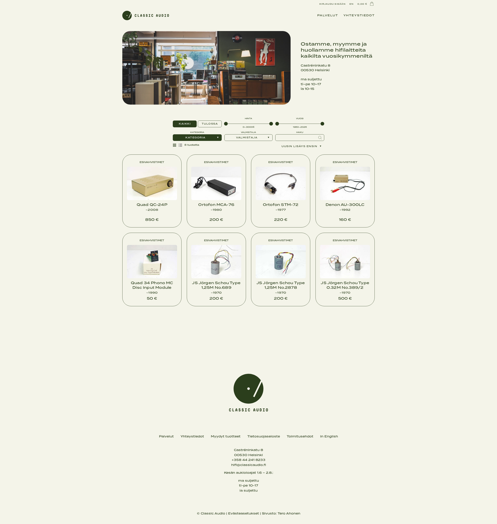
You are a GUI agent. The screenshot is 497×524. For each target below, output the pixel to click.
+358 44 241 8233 (248, 460)
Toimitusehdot (300, 436)
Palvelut (327, 15)
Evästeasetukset (243, 513)
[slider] (226, 124)
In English (329, 436)
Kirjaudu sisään (332, 4)
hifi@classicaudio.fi (248, 465)
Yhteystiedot (359, 15)
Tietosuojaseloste (263, 436)
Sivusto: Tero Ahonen (281, 513)
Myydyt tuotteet (226, 436)
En (351, 4)
